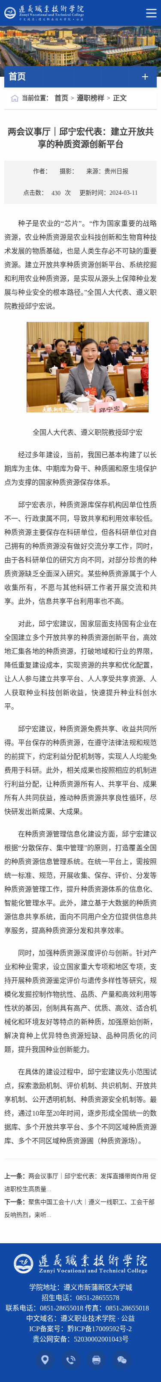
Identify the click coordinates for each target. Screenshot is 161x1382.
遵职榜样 (90, 98)
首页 (61, 98)
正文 (120, 98)
